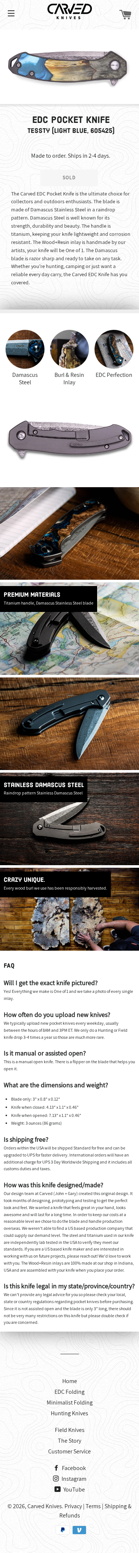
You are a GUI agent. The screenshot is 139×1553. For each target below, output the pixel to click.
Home (69, 1381)
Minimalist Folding (70, 1402)
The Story (69, 1441)
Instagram (73, 1479)
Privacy (73, 1506)
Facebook (73, 1468)
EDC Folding (69, 1392)
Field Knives (70, 1430)
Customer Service (69, 1451)
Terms (93, 1506)
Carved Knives (44, 1506)
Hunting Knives (69, 1413)
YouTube (73, 1489)
